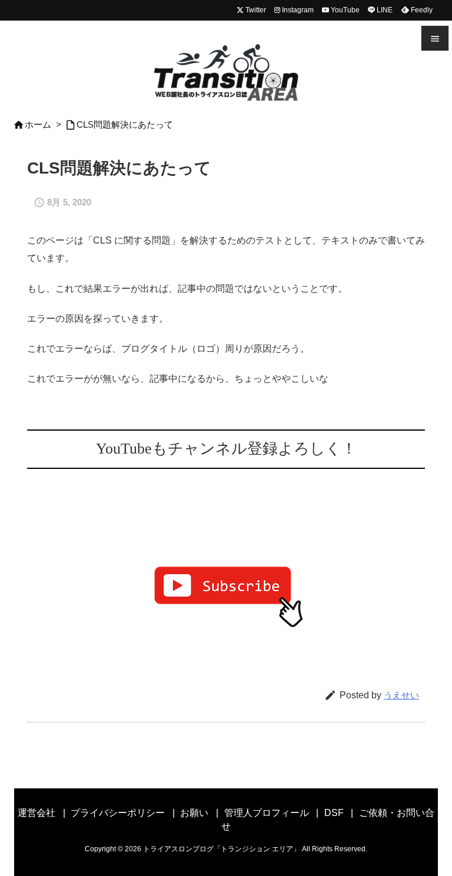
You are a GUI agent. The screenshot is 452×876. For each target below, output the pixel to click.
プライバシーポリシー (118, 813)
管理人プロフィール (266, 813)
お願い (194, 813)
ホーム (38, 124)
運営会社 (36, 813)
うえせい (401, 695)
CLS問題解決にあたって (125, 124)
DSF (334, 813)
